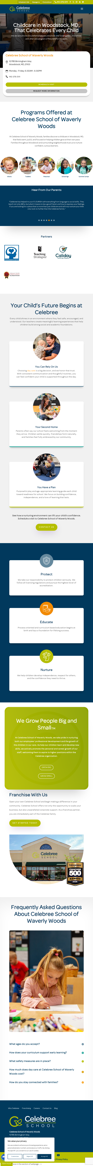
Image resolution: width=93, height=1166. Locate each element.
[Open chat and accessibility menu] (4, 1157)
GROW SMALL (46, 776)
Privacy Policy (62, 1159)
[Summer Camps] (83, 165)
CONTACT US (46, 527)
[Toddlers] (28, 165)
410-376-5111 (62, 2)
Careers (37, 1108)
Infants (9, 176)
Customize (15, 1156)
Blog (56, 1108)
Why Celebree (13, 1108)
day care (31, 371)
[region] (29, 1149)
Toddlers (28, 176)
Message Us (36, 2)
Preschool (46, 176)
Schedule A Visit (24, 2)
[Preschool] (46, 165)
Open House (6, 1163)
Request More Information (46, 91)
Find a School (47, 2)
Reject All (30, 1156)
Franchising (26, 1108)
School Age (65, 176)
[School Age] (65, 165)
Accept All (44, 1156)
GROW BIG (46, 767)
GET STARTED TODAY (24, 823)
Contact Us (47, 1108)
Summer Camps (84, 176)
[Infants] (9, 165)
